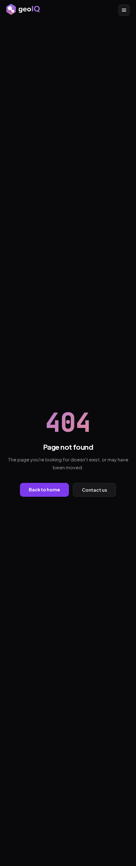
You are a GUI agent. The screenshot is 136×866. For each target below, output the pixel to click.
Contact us (94, 490)
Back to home (44, 489)
